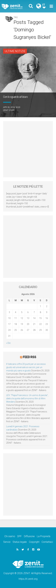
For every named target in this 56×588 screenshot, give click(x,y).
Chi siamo (9, 536)
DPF (19, 536)
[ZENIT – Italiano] (16, 6)
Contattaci (47, 541)
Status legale (20, 541)
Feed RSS (29, 357)
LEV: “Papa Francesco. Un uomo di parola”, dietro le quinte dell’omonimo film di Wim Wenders (27, 398)
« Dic (8, 343)
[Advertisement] (28, 149)
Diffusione (29, 536)
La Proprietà (43, 536)
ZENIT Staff (8, 110)
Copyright (34, 541)
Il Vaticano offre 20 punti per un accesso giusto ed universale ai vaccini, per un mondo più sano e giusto (26, 367)
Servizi (6, 541)
